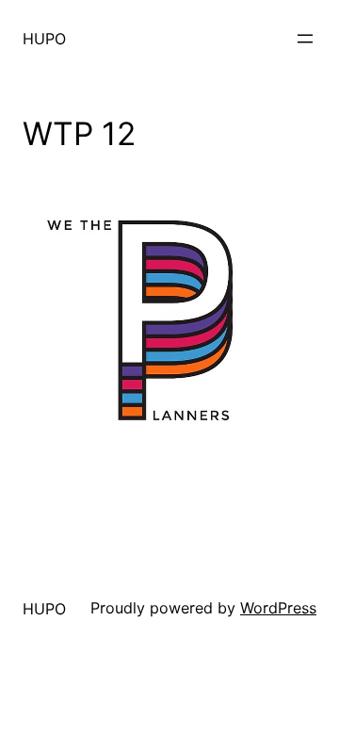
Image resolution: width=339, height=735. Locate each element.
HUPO (44, 38)
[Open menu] (305, 38)
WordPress (278, 607)
